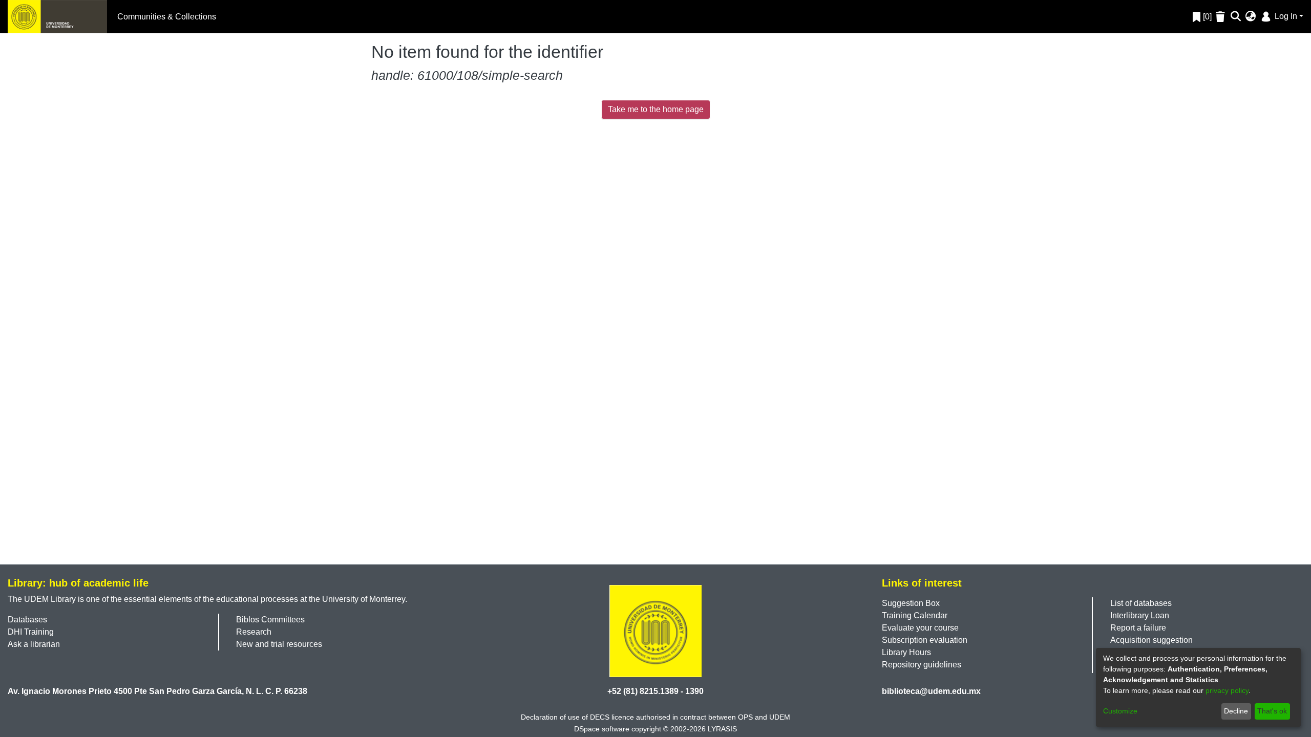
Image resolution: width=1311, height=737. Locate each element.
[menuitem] (1250, 17)
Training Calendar (914, 615)
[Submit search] (1236, 17)
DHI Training (31, 631)
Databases (27, 619)
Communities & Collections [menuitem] (166, 16)
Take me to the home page (656, 109)
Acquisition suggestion (1151, 640)
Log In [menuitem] (1285, 16)
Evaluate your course (920, 627)
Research (253, 631)
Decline (1236, 711)
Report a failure (1138, 627)
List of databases (1141, 603)
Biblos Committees (270, 619)
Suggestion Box (911, 603)
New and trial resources (279, 644)
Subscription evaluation (924, 640)
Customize (1120, 711)
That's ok (1272, 711)
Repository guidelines (921, 664)
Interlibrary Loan (1139, 615)
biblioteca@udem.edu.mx (931, 691)
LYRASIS (722, 729)
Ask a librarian (34, 644)
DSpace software (601, 729)
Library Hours (906, 652)
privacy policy (1227, 690)
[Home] (57, 16)
